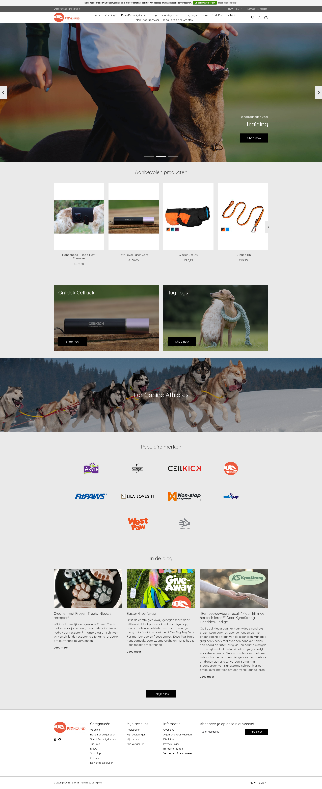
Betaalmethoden (173, 748)
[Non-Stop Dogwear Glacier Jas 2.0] (188, 216)
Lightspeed (97, 782)
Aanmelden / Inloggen (257, 9)
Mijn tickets (133, 739)
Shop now (68, 138)
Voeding (95, 729)
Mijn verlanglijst (135, 744)
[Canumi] (138, 468)
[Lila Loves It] (138, 496)
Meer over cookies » (228, 3)
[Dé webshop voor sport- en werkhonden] (67, 17)
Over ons (168, 729)
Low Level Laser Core (133, 255)
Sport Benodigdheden (103, 739)
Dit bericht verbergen (205, 3)
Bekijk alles (161, 694)
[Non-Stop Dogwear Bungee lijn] (243, 216)
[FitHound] (231, 468)
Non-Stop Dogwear (147, 19)
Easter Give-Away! (141, 613)
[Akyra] (91, 468)
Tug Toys (191, 15)
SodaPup (217, 15)
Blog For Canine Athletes (178, 19)
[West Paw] (138, 524)
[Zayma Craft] (184, 524)
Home (97, 15)
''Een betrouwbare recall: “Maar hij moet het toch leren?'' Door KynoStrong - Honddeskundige (232, 617)
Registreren (133, 729)
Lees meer (61, 647)
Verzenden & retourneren (178, 753)
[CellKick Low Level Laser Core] (134, 216)
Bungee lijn (243, 255)
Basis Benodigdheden (102, 734)
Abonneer (256, 731)
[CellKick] (184, 468)
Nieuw (204, 15)
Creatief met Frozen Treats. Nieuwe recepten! (83, 615)
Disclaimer (169, 739)
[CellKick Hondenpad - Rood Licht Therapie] (79, 216)
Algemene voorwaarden (177, 734)
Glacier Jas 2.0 (188, 255)
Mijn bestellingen (136, 734)
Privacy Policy (171, 744)
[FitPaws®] (91, 496)
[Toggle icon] (253, 17)
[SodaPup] (231, 496)
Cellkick (231, 15)
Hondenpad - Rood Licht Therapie (78, 256)
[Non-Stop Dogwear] (184, 496)
